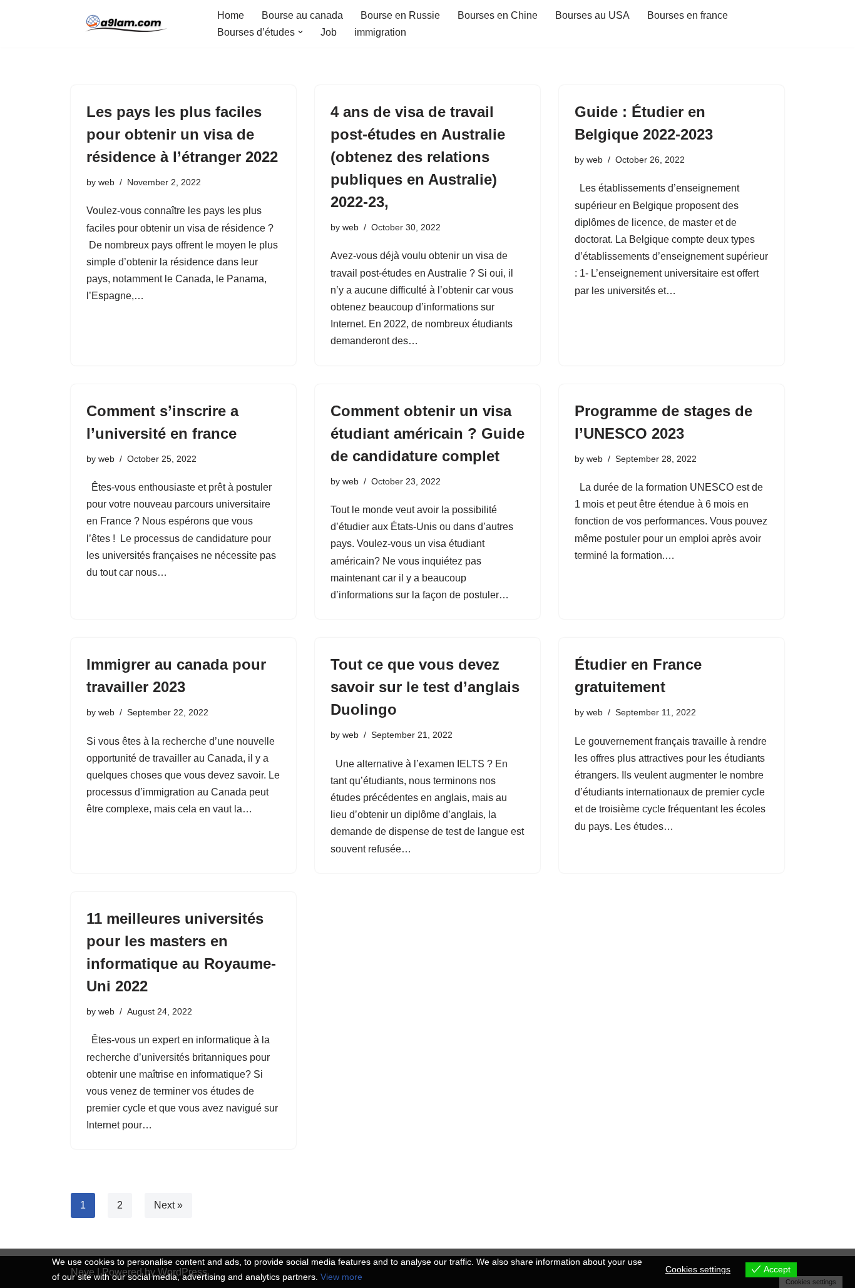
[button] (300, 31)
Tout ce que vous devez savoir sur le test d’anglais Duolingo (425, 687)
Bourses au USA (592, 15)
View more (341, 1277)
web (106, 182)
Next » (168, 1205)
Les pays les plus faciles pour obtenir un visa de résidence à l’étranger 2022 (182, 134)
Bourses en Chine (498, 15)
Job (328, 32)
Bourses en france (687, 15)
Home (230, 15)
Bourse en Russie (400, 15)
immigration (380, 32)
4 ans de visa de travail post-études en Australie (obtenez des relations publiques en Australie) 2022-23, (417, 156)
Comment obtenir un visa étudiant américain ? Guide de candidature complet (427, 433)
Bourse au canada (302, 15)
